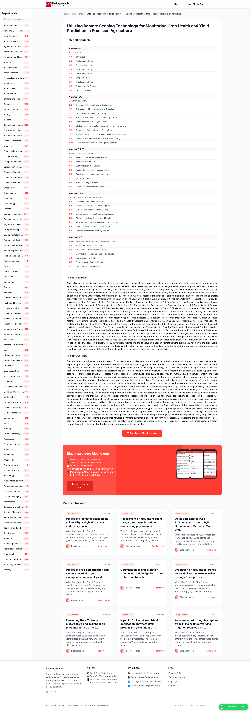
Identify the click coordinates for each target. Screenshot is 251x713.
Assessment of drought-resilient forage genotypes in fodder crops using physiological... (141, 522)
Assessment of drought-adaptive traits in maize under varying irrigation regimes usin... (196, 624)
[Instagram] (51, 692)
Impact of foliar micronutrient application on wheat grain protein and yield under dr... (139, 624)
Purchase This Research (144, 433)
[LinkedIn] (55, 692)
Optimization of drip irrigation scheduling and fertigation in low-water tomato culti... (142, 573)
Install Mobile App (195, 4)
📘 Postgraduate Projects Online (144, 685)
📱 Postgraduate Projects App (143, 677)
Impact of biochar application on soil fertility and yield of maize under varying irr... (87, 522)
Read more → (104, 546)
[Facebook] (47, 692)
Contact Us (173, 685)
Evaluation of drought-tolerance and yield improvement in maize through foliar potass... (195, 573)
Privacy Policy (175, 673)
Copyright (173, 681)
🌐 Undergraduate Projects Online (145, 681)
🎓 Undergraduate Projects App (143, 673)
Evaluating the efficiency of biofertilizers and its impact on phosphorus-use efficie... (85, 624)
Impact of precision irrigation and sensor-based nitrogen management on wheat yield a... (87, 573)
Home (177, 4)
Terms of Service (177, 677)
